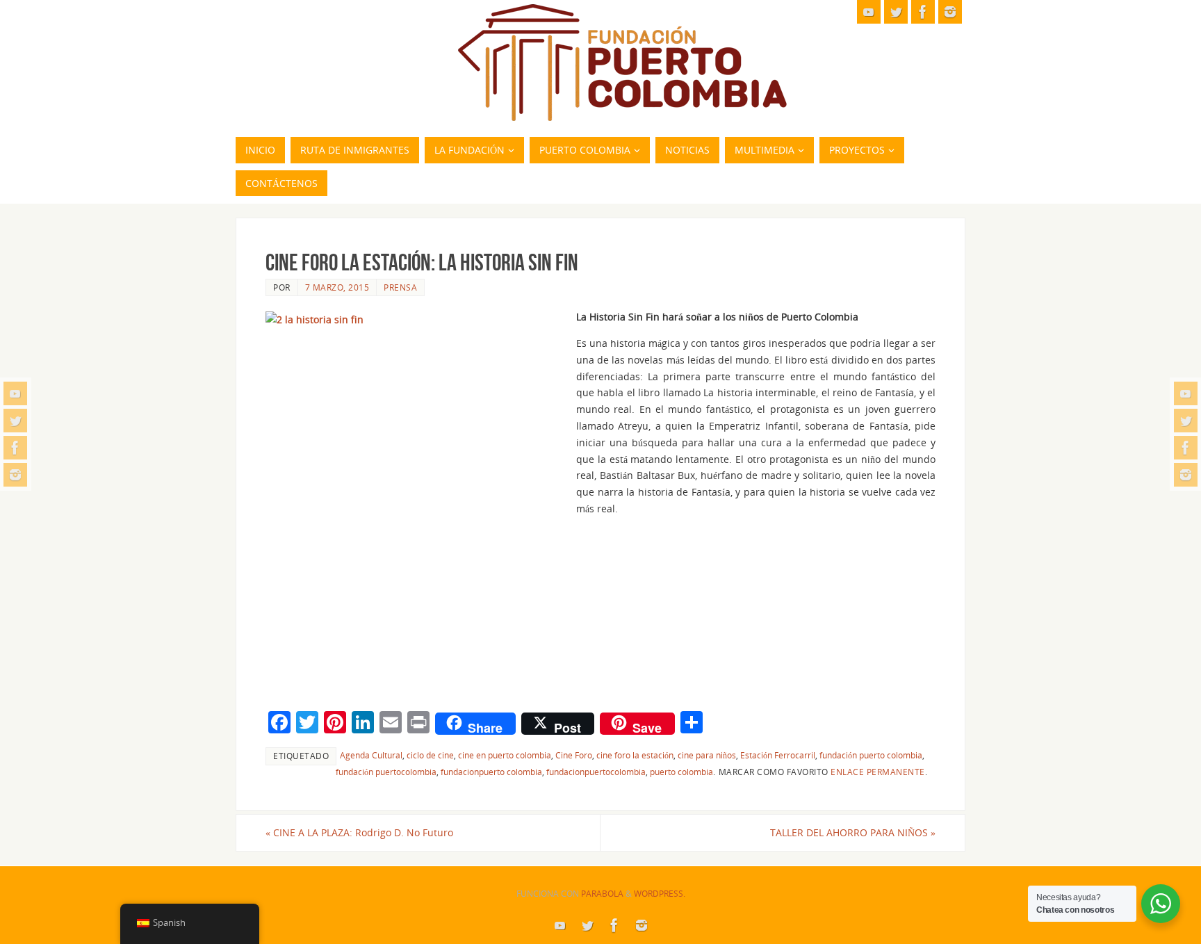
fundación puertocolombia (386, 771)
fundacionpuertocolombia (596, 771)
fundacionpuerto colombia (491, 771)
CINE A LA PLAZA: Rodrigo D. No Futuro (359, 832)
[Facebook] (15, 447)
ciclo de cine (430, 754)
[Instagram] (15, 475)
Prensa (400, 287)
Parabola (602, 894)
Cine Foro (573, 754)
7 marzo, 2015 (337, 287)
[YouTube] (15, 393)
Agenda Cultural (371, 754)
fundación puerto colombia (870, 754)
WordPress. (659, 894)
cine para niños (707, 754)
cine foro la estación (634, 754)
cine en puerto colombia (504, 754)
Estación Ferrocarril (777, 754)
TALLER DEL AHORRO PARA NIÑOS (853, 832)
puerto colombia (681, 771)
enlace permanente (878, 771)
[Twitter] (15, 420)
